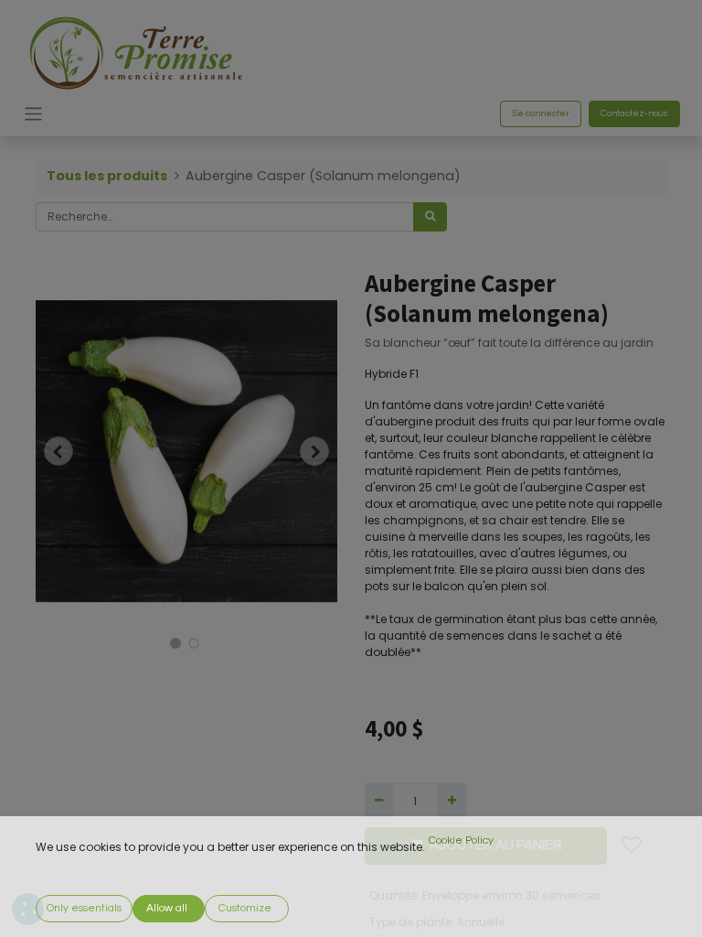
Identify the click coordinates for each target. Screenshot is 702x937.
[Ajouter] (451, 801)
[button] (58, 451)
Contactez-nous (634, 113)
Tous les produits (107, 176)
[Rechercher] (430, 217)
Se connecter (540, 113)
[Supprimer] (379, 801)
